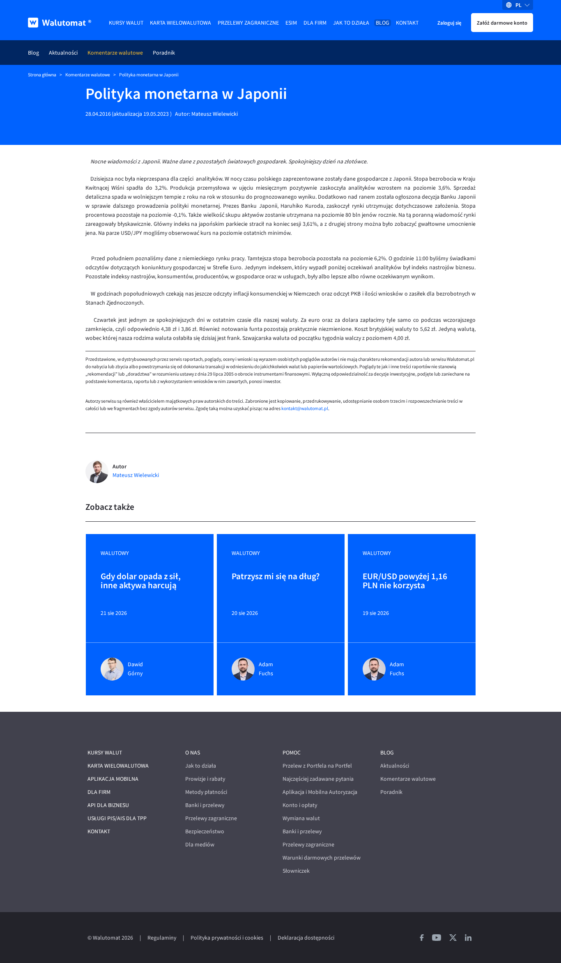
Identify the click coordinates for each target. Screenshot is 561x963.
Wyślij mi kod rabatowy (280, 176)
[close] (363, 106)
